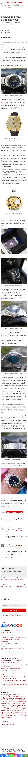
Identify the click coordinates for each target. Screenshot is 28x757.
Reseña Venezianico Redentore (8, 632)
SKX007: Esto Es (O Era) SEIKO (8, 635)
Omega (4, 707)
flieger (11, 700)
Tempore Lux (19, 715)
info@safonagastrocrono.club (7, 724)
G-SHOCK (16, 700)
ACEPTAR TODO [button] (11, 754)
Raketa (20, 707)
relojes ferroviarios (8, 710)
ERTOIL (2, 662)
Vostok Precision (4, 641)
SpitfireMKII (8, 528)
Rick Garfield (4, 670)
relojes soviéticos (8, 714)
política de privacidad (14, 615)
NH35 (7, 705)
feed (23, 698)
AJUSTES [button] (4, 754)
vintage (4, 717)
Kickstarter (17, 701)
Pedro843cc (3, 664)
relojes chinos (12, 708)
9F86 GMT (6, 172)
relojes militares (7, 712)
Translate (11, 32)
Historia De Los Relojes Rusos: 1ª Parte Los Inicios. (12, 643)
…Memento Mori (12, 670)
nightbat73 (3, 673)
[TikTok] (11, 625)
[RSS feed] (20, 625)
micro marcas (17, 703)
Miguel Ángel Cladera (5, 676)
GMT (21, 700)
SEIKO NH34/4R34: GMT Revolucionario (10, 639)
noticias (13, 705)
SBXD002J (16, 107)
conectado (15, 571)
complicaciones (16, 694)
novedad (21, 705)
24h (2, 694)
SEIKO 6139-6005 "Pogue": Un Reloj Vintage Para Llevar (13, 637)
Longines (23, 701)
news (3, 705)
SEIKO (9, 715)
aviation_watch (4, 680)
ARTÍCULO (3, 24)
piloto (14, 707)
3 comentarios (17, 22)
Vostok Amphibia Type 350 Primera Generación (11, 652)
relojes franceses (18, 710)
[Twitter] (5, 625)
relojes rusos (20, 712)
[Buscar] (2, 10)
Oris (9, 707)
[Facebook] (2, 625)
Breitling (6, 694)
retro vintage (21, 714)
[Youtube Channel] (17, 625)
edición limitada (14, 698)
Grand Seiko (14, 512)
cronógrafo (7, 696)
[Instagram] (8, 625)
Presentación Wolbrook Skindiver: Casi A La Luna (11, 654)
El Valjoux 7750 (4, 646)
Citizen (10, 694)
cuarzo (8, 512)
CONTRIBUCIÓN (9, 24)
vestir (25, 715)
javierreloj (8, 544)
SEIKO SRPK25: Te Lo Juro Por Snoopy (15, 688)
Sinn (14, 715)
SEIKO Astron (5, 102)
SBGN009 (20, 512)
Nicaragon (11, 22)
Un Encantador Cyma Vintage (14, 668)
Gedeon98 (3, 660)
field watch (4, 700)
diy (7, 698)
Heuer (11, 701)
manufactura (5, 703)
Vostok (10, 717)
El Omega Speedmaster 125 (12, 662)
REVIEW (13, 24)
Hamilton (7, 701)
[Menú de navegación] (4, 10)
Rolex (3, 715)
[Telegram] (14, 625)
